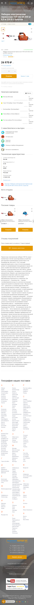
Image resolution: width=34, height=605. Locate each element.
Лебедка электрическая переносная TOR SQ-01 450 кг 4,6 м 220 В (25, 220)
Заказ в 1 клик (25, 76)
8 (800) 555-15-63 (18, 546)
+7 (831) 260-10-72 (17, 548)
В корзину (9, 76)
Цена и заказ (12, 24)
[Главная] (2, 7)
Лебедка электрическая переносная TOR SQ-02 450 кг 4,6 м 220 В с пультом (8, 220)
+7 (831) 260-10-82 (17, 550)
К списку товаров (7, 86)
